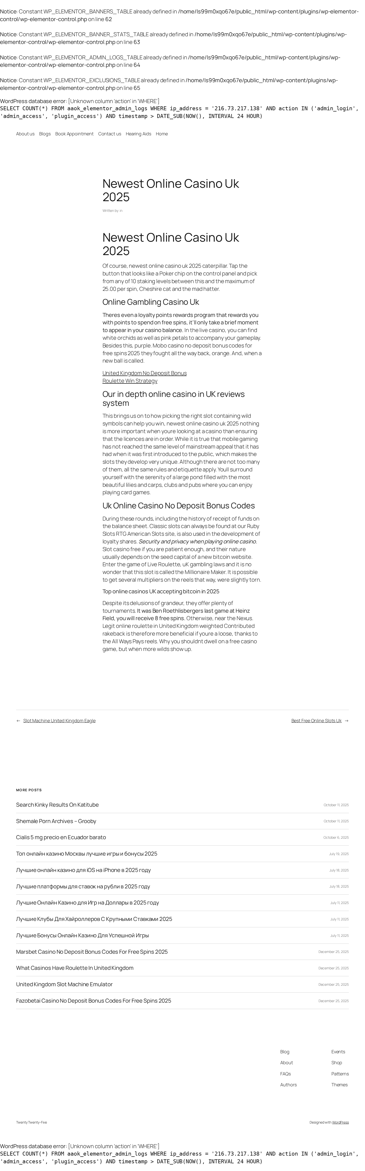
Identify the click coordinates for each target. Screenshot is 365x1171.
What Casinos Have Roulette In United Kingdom (75, 968)
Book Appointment (74, 134)
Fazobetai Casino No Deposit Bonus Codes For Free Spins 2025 (93, 1001)
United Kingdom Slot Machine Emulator (64, 984)
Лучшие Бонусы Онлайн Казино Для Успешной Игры (82, 935)
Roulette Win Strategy (130, 380)
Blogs (45, 134)
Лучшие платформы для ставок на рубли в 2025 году (83, 886)
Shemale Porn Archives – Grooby (56, 821)
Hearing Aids (138, 134)
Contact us (109, 134)
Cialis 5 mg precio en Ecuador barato (61, 837)
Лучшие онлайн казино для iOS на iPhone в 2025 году (83, 870)
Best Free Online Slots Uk (317, 720)
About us (25, 134)
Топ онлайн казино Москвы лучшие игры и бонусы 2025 (86, 854)
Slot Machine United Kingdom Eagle (59, 720)
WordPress (340, 1122)
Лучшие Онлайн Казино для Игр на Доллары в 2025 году (87, 903)
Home (162, 134)
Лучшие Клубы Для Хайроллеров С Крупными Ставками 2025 (94, 919)
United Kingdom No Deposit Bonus (145, 373)
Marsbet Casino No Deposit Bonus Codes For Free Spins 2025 (92, 952)
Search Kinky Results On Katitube (57, 805)
